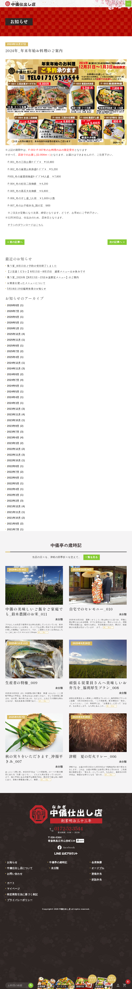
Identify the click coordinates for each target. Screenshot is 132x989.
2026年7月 (13, 311)
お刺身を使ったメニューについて (26, 283)
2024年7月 (13, 380)
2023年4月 (13, 437)
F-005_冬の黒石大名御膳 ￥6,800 (29, 191)
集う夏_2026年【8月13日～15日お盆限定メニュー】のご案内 (43, 277)
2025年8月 (13, 345)
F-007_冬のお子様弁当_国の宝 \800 (29, 205)
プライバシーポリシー (20, 900)
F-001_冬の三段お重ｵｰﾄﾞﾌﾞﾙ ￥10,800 (31, 162)
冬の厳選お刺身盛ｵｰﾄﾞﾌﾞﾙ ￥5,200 (37, 169)
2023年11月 (14, 414)
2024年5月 (13, 391)
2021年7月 (13, 529)
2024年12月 (14, 362)
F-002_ (12, 169)
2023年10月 (14, 420)
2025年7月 (13, 351)
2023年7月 (13, 431)
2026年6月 (13, 316)
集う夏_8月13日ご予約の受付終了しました (32, 265)
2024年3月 (13, 403)
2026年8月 (13, 305)
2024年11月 (14, 368)
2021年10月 (14, 517)
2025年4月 (13, 357)
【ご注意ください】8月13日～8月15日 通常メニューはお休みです (46, 271)
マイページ (13, 888)
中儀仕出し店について (20, 868)
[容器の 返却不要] (103, 985)
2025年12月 (14, 334)
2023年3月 (13, 443)
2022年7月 (13, 471)
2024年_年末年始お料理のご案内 (34, 50)
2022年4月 (13, 489)
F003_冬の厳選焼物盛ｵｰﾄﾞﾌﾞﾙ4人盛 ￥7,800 (34, 176)
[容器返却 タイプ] (84, 985)
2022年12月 (14, 449)
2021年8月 (13, 523)
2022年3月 (13, 494)
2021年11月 (14, 512)
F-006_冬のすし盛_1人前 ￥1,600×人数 (31, 198)
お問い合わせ (14, 873)
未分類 (55, 868)
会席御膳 (97, 862)
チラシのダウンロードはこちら (26, 224)
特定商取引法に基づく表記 (22, 894)
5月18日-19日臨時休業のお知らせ (26, 288)
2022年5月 (13, 483)
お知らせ (12, 862)
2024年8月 (13, 374)
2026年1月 (13, 328)
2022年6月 (13, 477)
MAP (80, 840)
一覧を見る (91, 557)
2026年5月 (13, 322)
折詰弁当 (97, 879)
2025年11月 (14, 339)
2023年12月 (14, 408)
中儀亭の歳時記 (58, 862)
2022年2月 (13, 500)
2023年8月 (13, 425)
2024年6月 (13, 385)
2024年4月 (13, 397)
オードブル (98, 868)
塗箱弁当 (97, 873)
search (31, 985)
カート (11, 882)
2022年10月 (14, 460)
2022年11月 (14, 454)
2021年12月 (14, 506)
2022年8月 (13, 466)
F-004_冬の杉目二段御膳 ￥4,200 (28, 183)
